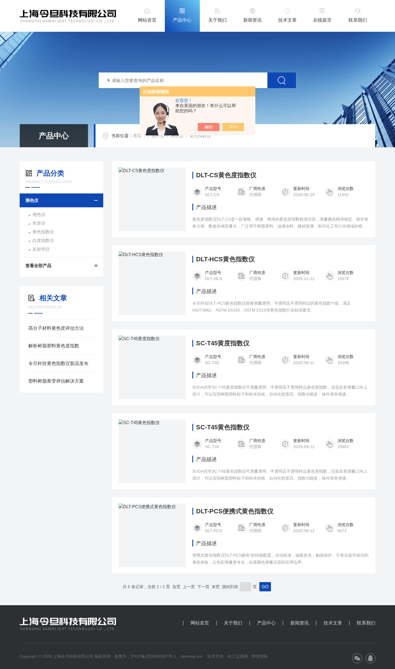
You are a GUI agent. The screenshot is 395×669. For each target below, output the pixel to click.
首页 (137, 135)
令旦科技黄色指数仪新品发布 (58, 363)
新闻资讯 (252, 20)
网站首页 (147, 20)
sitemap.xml (192, 656)
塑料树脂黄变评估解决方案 (56, 381)
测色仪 (177, 135)
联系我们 (357, 20)
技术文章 (287, 20)
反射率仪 (41, 249)
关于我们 (217, 20)
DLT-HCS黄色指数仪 (225, 259)
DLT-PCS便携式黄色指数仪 (235, 511)
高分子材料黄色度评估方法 (56, 328)
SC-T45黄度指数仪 (223, 343)
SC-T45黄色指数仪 (223, 427)
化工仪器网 (238, 656)
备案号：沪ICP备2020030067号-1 (145, 656)
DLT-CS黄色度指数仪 (226, 175)
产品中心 (182, 20)
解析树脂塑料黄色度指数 (53, 345)
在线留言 (322, 20)
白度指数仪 (43, 240)
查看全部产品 (38, 265)
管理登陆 (259, 656)
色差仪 (38, 223)
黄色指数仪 (200, 135)
